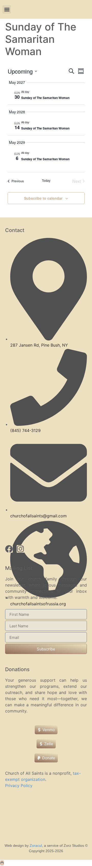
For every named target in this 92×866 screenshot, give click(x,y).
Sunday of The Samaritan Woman (45, 97)
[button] (7, 9)
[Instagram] (20, 549)
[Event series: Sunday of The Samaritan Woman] (32, 91)
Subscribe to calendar (43, 198)
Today (46, 180)
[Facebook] (9, 549)
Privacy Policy (18, 785)
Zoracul (36, 845)
